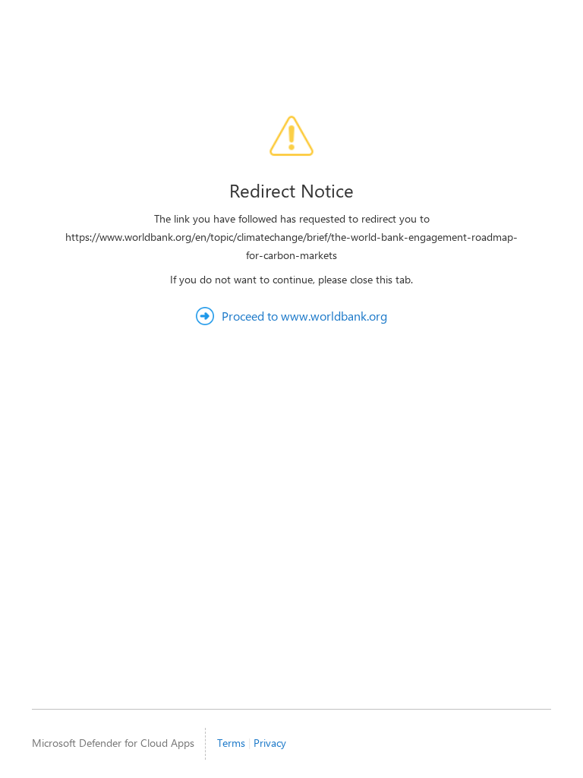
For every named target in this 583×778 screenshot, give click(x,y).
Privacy (270, 742)
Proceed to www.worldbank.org (304, 316)
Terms (231, 742)
